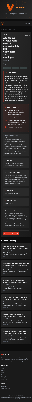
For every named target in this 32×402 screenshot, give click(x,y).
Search (3, 370)
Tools (2, 372)
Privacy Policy (4, 377)
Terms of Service (5, 379)
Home (2, 368)
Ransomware (7, 68)
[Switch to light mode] (26, 23)
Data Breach (23, 68)
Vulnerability (15, 68)
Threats (9, 29)
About (2, 374)
